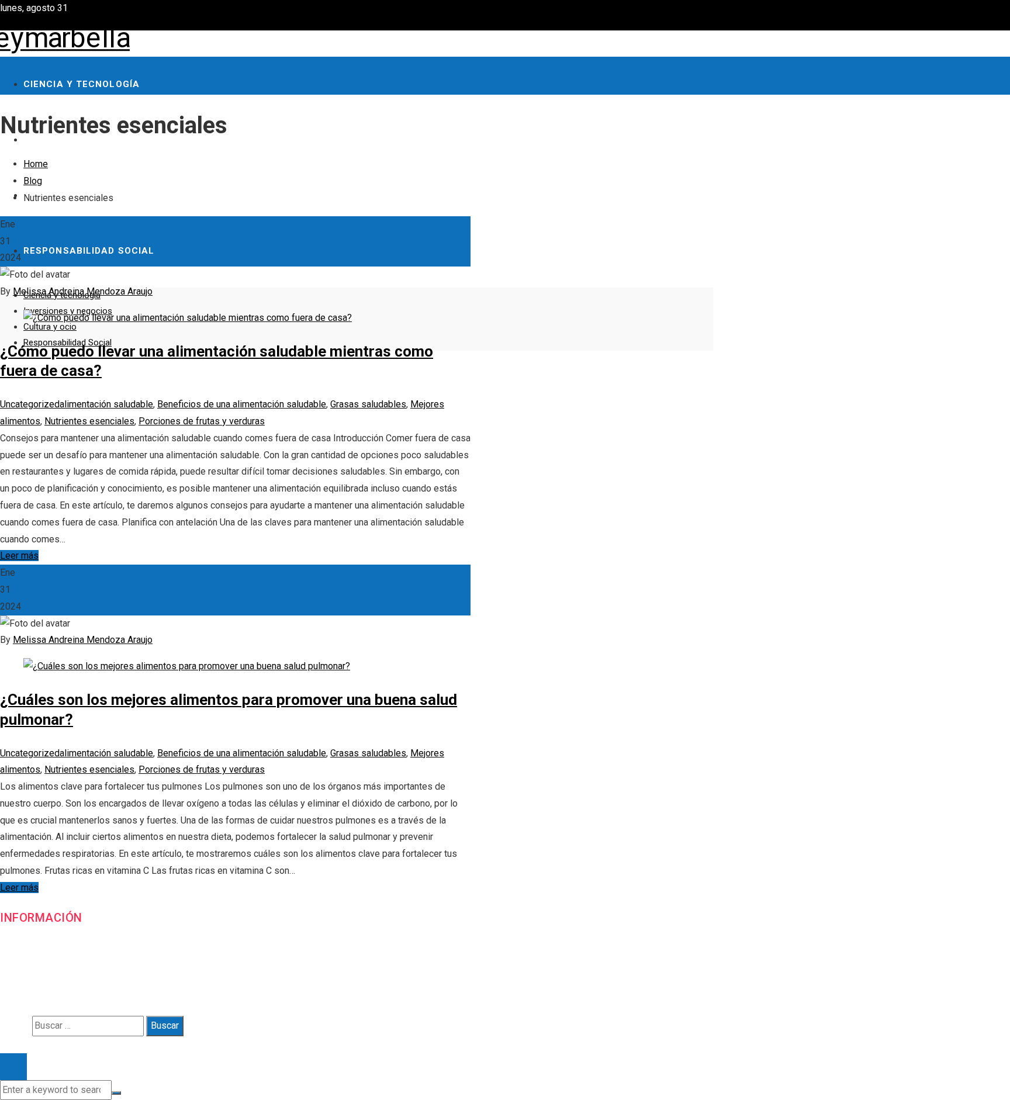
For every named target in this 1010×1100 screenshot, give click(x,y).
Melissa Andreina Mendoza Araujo (83, 291)
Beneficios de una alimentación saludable (241, 404)
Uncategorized (30, 404)
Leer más (19, 555)
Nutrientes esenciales (89, 421)
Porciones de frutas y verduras (202, 421)
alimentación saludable (106, 404)
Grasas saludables (368, 404)
